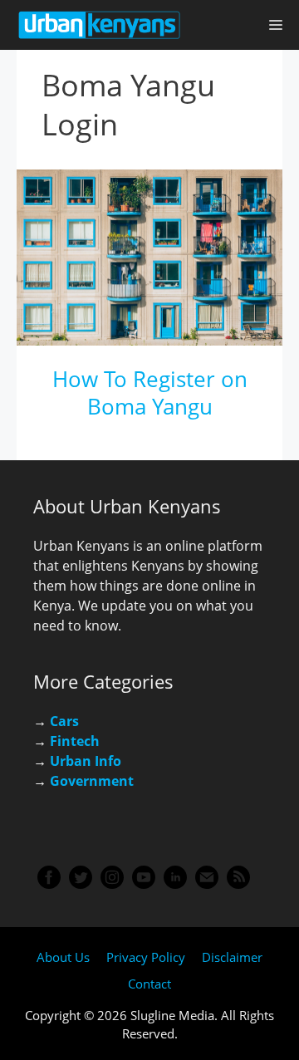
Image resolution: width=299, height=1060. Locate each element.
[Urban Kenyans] (100, 25)
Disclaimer (232, 957)
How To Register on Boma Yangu (150, 393)
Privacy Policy (145, 957)
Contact (149, 983)
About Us (63, 957)
